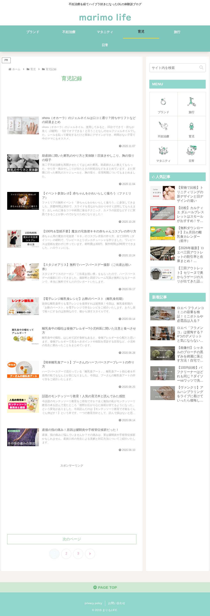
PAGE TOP (107, 587)
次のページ (72, 539)
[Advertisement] (71, 95)
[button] (201, 67)
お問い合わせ (116, 603)
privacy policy (93, 603)
